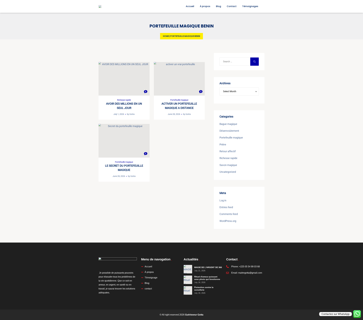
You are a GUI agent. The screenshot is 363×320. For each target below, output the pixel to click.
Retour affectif (228, 151)
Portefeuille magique (179, 100)
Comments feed (229, 214)
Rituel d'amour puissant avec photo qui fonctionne (207, 278)
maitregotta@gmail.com (250, 273)
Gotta (132, 114)
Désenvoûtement (229, 130)
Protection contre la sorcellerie (203, 288)
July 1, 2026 (118, 114)
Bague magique (228, 123)
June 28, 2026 (174, 114)
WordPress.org (228, 220)
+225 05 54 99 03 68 (249, 266)
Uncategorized (228, 171)
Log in (223, 200)
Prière (223, 144)
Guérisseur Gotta (194, 314)
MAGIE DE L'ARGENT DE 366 (208, 267)
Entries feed (226, 207)
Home (166, 36)
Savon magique (228, 165)
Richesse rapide (124, 100)
